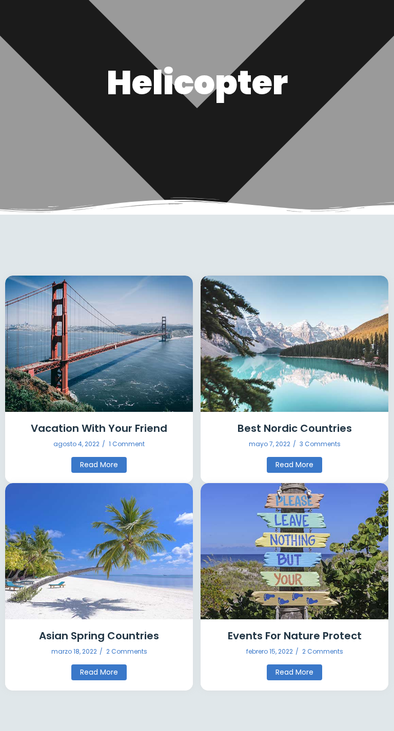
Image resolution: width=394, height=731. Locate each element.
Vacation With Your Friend (99, 428)
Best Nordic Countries (295, 428)
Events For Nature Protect (295, 636)
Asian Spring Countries (99, 636)
